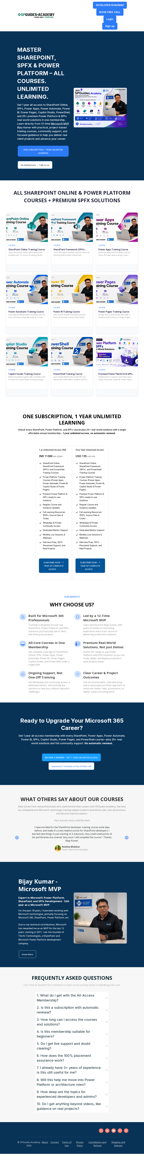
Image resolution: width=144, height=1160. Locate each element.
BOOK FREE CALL (110, 12)
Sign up (109, 26)
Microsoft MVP (60, 123)
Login (109, 19)
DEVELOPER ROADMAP (110, 5)
